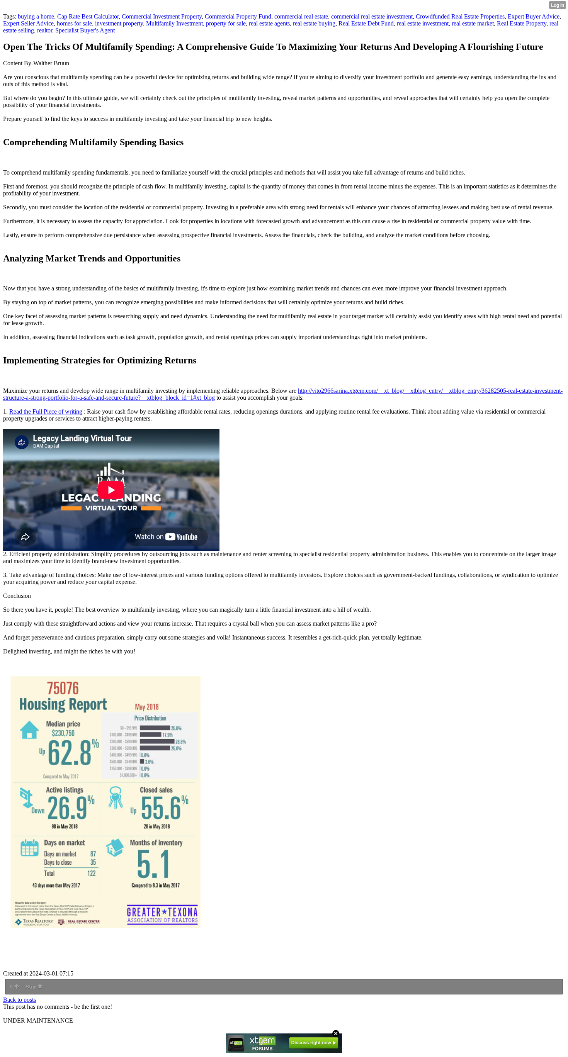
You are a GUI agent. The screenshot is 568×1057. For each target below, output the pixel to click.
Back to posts (19, 999)
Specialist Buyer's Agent (85, 30)
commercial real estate (301, 16)
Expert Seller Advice (28, 23)
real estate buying (314, 23)
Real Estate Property (521, 23)
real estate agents (269, 23)
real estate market (473, 23)
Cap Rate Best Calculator (88, 16)
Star (31, 987)
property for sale (226, 23)
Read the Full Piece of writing (45, 411)
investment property (119, 23)
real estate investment (423, 23)
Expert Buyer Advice (533, 16)
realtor (44, 30)
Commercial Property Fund (238, 16)
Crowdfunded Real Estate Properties (460, 16)
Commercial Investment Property (162, 16)
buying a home (36, 16)
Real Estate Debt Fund (366, 23)
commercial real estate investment (372, 16)
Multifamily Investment (174, 23)
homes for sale (74, 23)
